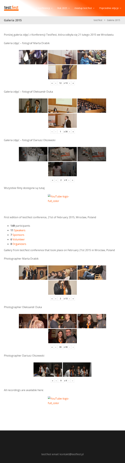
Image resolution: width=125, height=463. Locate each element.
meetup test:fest (83, 8)
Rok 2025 (62, 8)
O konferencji (43, 8)
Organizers (19, 244)
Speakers (19, 230)
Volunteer (19, 239)
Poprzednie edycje (109, 8)
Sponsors (18, 235)
